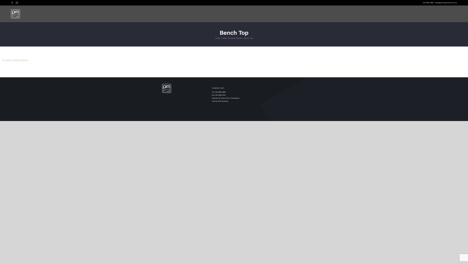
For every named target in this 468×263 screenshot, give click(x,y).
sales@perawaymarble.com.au (446, 3)
